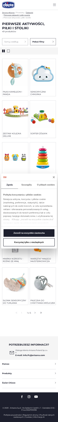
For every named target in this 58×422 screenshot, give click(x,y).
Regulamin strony (30, 415)
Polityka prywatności (13, 415)
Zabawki (29, 13)
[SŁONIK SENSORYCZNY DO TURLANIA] (15, 282)
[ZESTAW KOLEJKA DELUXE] (15, 115)
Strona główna (8, 13)
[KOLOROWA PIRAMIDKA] (43, 157)
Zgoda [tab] (9, 185)
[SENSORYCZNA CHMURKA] (43, 73)
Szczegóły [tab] (26, 185)
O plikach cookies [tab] (46, 185)
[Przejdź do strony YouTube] (36, 397)
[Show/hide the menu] (54, 5)
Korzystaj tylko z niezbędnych (29, 242)
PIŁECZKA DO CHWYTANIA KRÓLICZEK (42, 301)
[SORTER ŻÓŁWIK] (43, 115)
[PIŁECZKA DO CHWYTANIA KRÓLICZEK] (43, 282)
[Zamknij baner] (54, 177)
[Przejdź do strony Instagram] (29, 397)
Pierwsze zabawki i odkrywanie (17, 15)
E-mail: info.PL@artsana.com (30, 355)
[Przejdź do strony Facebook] (22, 397)
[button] (15, 41)
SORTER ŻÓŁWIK (38, 133)
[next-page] (34, 313)
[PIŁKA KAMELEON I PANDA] (15, 73)
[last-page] (40, 313)
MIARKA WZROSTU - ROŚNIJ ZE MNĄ (13, 260)
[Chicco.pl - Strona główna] (8, 4)
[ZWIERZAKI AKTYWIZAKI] (15, 157)
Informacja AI (39, 417)
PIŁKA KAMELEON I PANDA (12, 93)
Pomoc (5, 364)
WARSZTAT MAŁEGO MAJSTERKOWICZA (40, 260)
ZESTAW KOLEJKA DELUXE (12, 134)
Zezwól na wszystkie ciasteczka (29, 233)
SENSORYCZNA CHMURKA (38, 93)
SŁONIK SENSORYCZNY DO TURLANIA (14, 301)
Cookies (28, 417)
